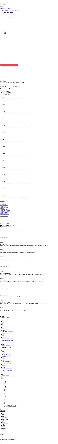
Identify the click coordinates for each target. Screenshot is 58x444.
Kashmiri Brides (4, 370)
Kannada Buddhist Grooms (4, 207)
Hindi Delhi (11, 12)
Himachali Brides (4, 363)
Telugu (3, 353)
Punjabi (3, 346)
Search (5, 32)
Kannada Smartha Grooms (4, 221)
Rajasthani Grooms (9, 349)
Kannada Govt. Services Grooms (4, 214)
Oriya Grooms (8, 345)
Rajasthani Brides (4, 349)
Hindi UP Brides (4, 356)
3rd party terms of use (5, 427)
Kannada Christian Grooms (4, 205)
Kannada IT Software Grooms (4, 209)
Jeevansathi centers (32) (5, 423)
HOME (3, 90)
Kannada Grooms (9, 338)
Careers (3, 420)
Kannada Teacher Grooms (4, 213)
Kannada (11, 13)
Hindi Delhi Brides (4, 331)
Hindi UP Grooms (9, 356)
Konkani (3, 360)
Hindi (4, 13)
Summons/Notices (4, 430)
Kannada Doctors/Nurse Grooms (4, 211)
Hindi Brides (3, 333)
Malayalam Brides (4, 340)
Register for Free (9, 64)
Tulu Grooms (7, 375)
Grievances (3, 431)
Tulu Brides (3, 375)
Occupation (13, 10)
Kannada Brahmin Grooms (4, 216)
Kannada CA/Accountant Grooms (5, 210)
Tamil (3, 351)
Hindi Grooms (8, 333)
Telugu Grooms (8, 354)
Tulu (4, 18)
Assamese (5, 17)
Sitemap (3, 416)
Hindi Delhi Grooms (10, 331)
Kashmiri (8, 17)
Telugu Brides (4, 354)
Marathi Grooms (8, 342)
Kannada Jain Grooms (3, 206)
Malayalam (3, 339)
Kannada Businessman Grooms (4, 212)
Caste (7, 10)
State (15, 10)
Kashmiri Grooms (9, 370)
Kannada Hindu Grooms (3, 203)
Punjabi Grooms (8, 347)
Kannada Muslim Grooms (3, 204)
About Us (3, 425)
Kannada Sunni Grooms (3, 222)
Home (3, 414)
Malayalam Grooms (10, 340)
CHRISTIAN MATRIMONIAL (6, 92)
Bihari (5, 12)
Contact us (3, 422)
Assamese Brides (4, 368)
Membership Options (5, 419)
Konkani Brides (4, 361)
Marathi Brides (4, 342)
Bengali (8, 12)
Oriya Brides (3, 345)
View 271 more (2, 201)
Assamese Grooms (9, 368)
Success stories (4, 415)
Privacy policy (4, 428)
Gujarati (8, 13)
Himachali (3, 362)
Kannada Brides (4, 338)
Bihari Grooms (8, 326)
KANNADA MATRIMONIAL (6, 91)
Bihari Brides (4, 326)
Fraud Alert (3, 426)
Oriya (3, 344)
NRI (17, 10)
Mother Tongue (4, 10)
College (19, 10)
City (11, 10)
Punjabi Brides (4, 347)
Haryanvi (3, 365)
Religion (9, 10)
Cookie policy (4, 429)
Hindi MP (3, 358)
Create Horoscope (4, 417)
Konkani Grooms (9, 361)
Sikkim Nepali (12, 17)
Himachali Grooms (9, 363)
